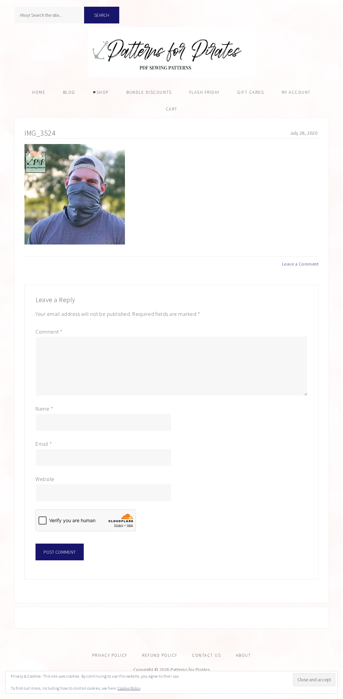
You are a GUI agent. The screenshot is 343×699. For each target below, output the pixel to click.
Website (45, 479)
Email (44, 443)
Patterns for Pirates (171, 52)
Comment (49, 331)
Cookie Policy (129, 688)
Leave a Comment (300, 264)
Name (44, 408)
